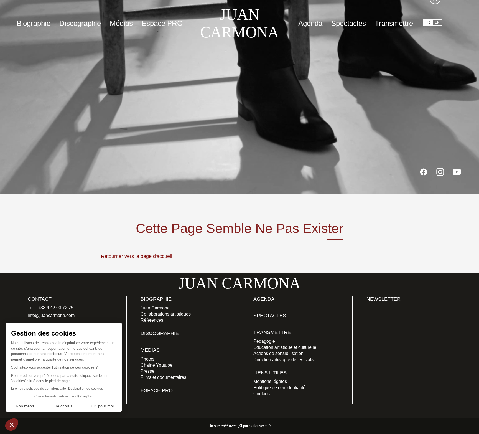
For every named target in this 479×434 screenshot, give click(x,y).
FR (428, 22)
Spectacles (348, 23)
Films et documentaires (163, 377)
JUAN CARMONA (239, 23)
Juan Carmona (155, 308)
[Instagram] (440, 172)
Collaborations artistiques (166, 314)
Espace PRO (162, 23)
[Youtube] (457, 172)
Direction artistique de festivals (283, 359)
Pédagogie (264, 341)
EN (437, 22)
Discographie (80, 23)
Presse (147, 371)
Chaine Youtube (156, 365)
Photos (147, 359)
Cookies (261, 393)
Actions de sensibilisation (278, 353)
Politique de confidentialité (279, 387)
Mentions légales (270, 381)
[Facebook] (423, 172)
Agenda (310, 23)
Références (152, 320)
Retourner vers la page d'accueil (136, 256)
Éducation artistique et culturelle (284, 347)
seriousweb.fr (260, 426)
